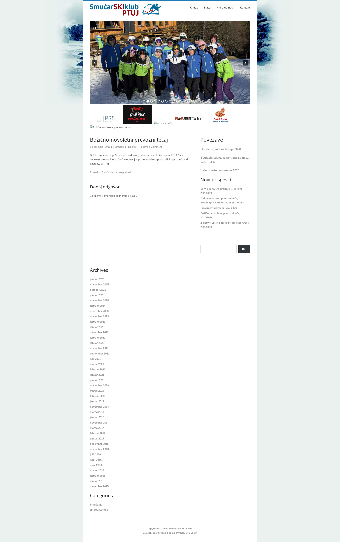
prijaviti (132, 195)
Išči (244, 248)
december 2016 (99, 443)
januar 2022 (97, 342)
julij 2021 (95, 358)
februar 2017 (97, 433)
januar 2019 (97, 401)
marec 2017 (97, 427)
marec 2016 (97, 470)
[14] (192, 101)
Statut (207, 7)
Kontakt (245, 7)
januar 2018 (97, 417)
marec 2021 (97, 364)
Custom (147, 532)
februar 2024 (97, 305)
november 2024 (99, 300)
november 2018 (99, 406)
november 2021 (99, 348)
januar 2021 (97, 374)
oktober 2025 (98, 289)
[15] (196, 101)
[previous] (94, 63)
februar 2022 (97, 337)
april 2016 (96, 465)
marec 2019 (97, 390)
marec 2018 (97, 411)
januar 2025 (97, 295)
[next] (245, 63)
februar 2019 (97, 396)
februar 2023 (97, 321)
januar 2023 (97, 326)
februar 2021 (97, 369)
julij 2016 (95, 454)
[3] (151, 101)
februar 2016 (97, 475)
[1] (144, 101)
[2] (147, 101)
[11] (181, 101)
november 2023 (99, 316)
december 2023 (99, 311)
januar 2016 (97, 481)
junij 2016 (96, 459)
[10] (177, 101)
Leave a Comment (151, 146)
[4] (155, 101)
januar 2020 (97, 380)
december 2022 (99, 332)
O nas (194, 7)
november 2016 (99, 449)
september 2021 (99, 353)
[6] (162, 101)
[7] (166, 101)
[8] (170, 101)
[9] (173, 101)
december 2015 (99, 486)
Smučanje (107, 172)
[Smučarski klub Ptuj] (125, 14)
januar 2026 (97, 279)
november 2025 (99, 284)
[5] (159, 101)
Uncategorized (122, 172)
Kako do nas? (226, 7)
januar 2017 (97, 438)
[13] (188, 101)
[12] (185, 101)
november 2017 (99, 422)
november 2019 (99, 385)
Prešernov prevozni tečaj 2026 (218, 207)
